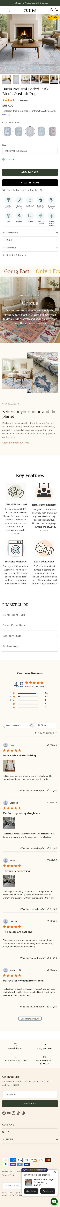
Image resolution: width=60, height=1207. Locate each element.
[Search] (9, 10)
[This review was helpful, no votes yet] (48, 790)
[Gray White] (41, 131)
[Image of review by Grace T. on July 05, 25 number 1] (9, 881)
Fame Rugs (13, 1193)
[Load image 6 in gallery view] (30, 44)
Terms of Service (8, 1175)
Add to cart (30, 172)
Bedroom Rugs (11, 636)
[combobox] (46, 732)
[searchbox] (16, 725)
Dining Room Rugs (13, 625)
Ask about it (48, 1191)
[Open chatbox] (54, 1201)
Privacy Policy (7, 1171)
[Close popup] (55, 1172)
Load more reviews (30, 1018)
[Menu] (3, 10)
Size (4, 145)
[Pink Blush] (30, 131)
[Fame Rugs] (30, 10)
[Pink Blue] (52, 131)
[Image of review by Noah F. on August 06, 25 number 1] (9, 766)
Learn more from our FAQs (15, 442)
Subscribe (30, 1103)
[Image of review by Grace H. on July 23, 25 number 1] (9, 823)
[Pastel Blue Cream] (19, 131)
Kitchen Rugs (10, 646)
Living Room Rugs (13, 615)
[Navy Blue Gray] (7, 131)
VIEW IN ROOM (30, 182)
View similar (31, 1191)
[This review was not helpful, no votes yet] (54, 790)
